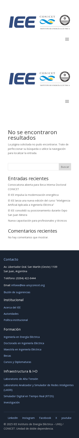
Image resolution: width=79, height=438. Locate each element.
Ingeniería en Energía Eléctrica (22, 337)
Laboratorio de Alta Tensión (21, 379)
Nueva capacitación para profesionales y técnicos (37, 220)
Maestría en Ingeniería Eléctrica (22, 349)
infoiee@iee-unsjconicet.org (28, 285)
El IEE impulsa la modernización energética (33, 195)
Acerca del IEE (12, 307)
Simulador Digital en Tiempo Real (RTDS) (29, 396)
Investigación (12, 402)
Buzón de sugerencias (17, 292)
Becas (7, 355)
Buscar (65, 167)
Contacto (11, 259)
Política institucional (16, 320)
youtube (66, 418)
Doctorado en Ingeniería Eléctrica (24, 343)
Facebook (45, 418)
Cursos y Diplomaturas (17, 362)
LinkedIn (13, 418)
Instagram (28, 418)
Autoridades (11, 313)
